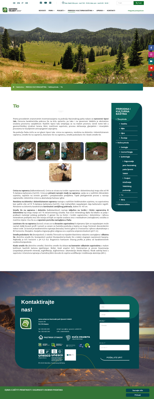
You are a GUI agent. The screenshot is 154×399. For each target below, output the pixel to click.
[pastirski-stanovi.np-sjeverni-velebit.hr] (50, 337)
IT (22, 3)
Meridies (48, 363)
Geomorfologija (127, 152)
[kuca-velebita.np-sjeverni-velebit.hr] (78, 338)
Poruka (102, 321)
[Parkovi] (44, 345)
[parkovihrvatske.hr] (58, 345)
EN (18, 3)
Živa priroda (121, 119)
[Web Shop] (151, 68)
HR (26, 3)
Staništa (124, 124)
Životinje (124, 138)
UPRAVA (100, 10)
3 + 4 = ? (102, 343)
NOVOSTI (42, 10)
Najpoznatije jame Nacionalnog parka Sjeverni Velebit (129, 167)
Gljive (123, 133)
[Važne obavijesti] (151, 75)
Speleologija (125, 157)
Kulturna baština (123, 204)
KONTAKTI (111, 10)
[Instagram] (151, 54)
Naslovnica (20, 87)
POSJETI (60, 10)
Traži (140, 3)
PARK (51, 10)
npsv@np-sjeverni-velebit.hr (71, 329)
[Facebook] (151, 48)
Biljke (123, 128)
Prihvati (138, 395)
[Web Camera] (151, 61)
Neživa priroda (53, 87)
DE (14, 3)
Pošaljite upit (114, 357)
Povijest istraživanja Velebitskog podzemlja (127, 184)
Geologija (124, 147)
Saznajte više (137, 390)
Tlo (122, 195)
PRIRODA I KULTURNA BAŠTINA (80, 10)
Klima (123, 200)
